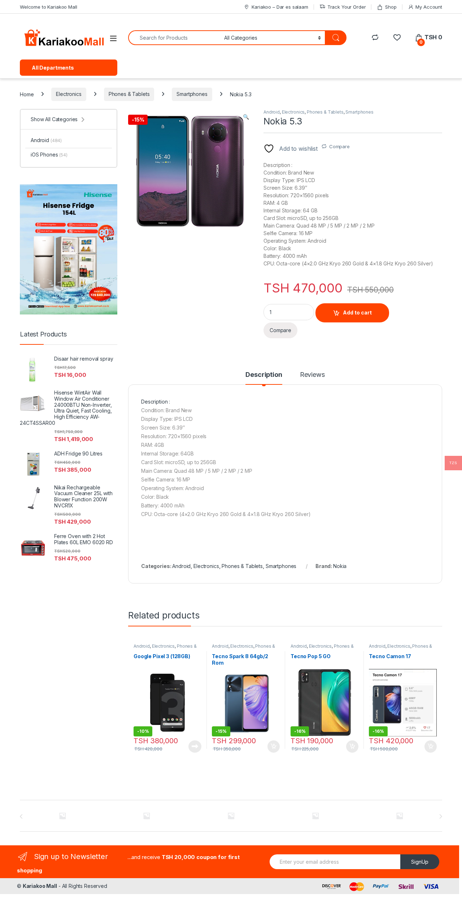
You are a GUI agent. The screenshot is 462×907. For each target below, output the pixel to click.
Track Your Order (346, 7)
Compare (339, 146)
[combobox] (174, 37)
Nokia (339, 566)
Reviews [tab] (312, 374)
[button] (246, 117)
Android (271, 112)
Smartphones (191, 94)
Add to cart (357, 312)
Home (27, 94)
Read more (194, 746)
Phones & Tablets (129, 94)
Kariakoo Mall (40, 886)
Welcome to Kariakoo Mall (48, 7)
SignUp (419, 862)
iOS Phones (49, 154)
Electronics (68, 94)
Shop (390, 7)
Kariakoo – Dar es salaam (280, 7)
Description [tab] (263, 374)
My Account (428, 7)
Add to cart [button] (273, 746)
